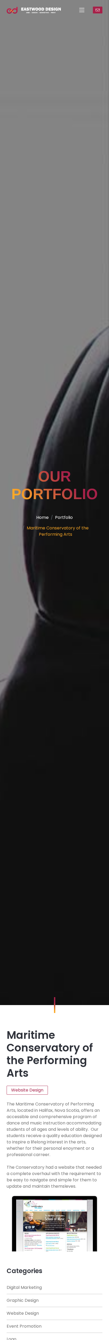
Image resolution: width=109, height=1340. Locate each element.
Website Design (23, 1313)
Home (42, 517)
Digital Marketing (24, 1287)
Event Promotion (24, 1326)
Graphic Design (23, 1300)
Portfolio (64, 517)
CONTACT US (97, 10)
